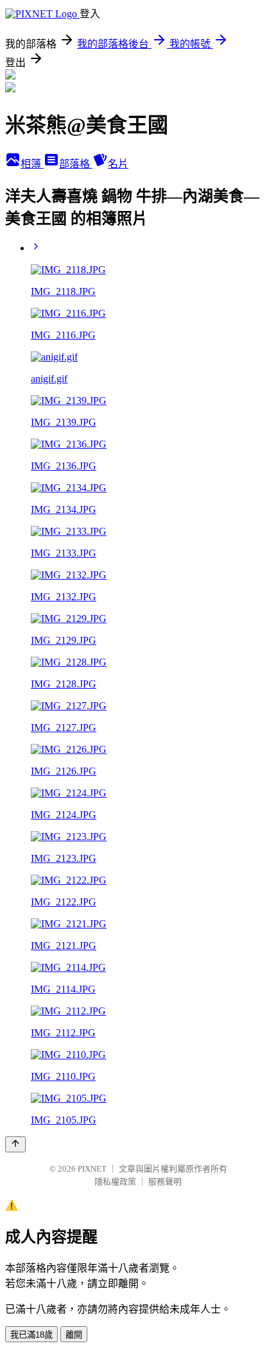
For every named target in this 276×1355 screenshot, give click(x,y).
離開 (73, 1335)
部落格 (75, 163)
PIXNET (92, 1169)
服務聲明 (165, 1181)
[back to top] (15, 1144)
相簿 (32, 163)
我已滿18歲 (31, 1335)
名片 (118, 163)
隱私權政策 (115, 1181)
